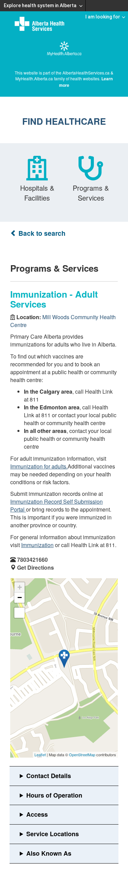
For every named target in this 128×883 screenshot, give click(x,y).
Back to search (41, 233)
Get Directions (35, 567)
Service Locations (52, 833)
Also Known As (48, 853)
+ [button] (19, 587)
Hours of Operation (54, 795)
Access (37, 814)
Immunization (37, 545)
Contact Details (48, 775)
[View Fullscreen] (19, 613)
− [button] (19, 597)
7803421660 (32, 559)
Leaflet (40, 754)
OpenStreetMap (82, 754)
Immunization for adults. (39, 466)
